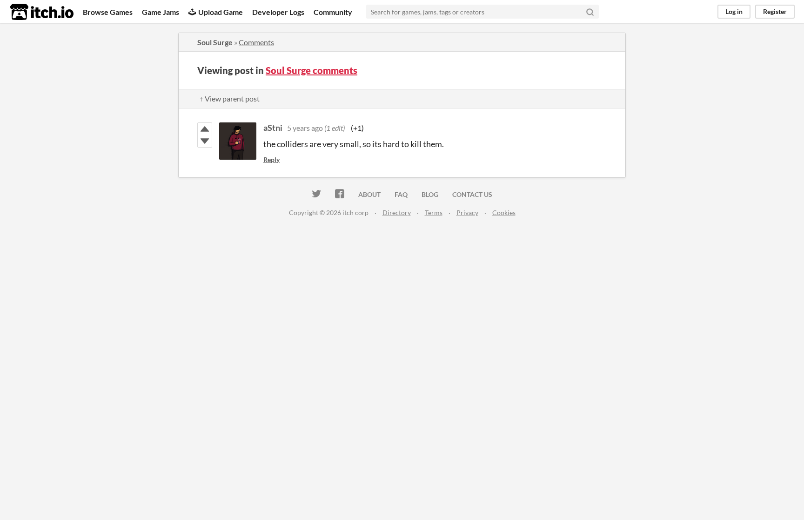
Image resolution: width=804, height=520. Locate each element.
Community (333, 11)
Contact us (472, 194)
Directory (396, 212)
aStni (272, 127)
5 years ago (305, 127)
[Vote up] (205, 129)
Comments (256, 42)
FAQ (401, 194)
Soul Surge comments (311, 70)
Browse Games (108, 11)
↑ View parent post (230, 98)
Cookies (504, 212)
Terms (433, 212)
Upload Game (220, 11)
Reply (271, 159)
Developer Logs (278, 11)
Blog (430, 194)
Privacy (467, 212)
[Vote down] (205, 141)
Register (775, 11)
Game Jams (160, 11)
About (369, 194)
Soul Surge (215, 42)
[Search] (590, 12)
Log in (734, 11)
